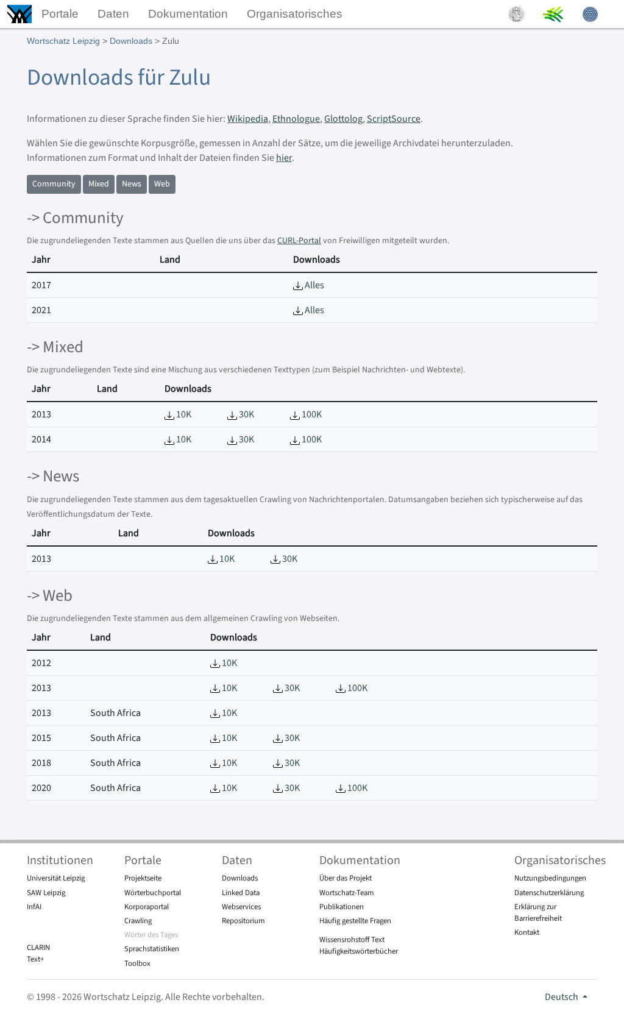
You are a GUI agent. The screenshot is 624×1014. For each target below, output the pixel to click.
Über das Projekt (345, 878)
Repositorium (243, 920)
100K (311, 414)
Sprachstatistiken (151, 948)
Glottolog (343, 119)
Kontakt (526, 932)
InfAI (34, 906)
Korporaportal (146, 906)
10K (182, 414)
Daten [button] (113, 13)
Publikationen (341, 906)
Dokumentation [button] (188, 13)
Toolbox (137, 963)
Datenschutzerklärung (549, 892)
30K (245, 414)
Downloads (131, 41)
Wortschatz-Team (346, 892)
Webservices (241, 906)
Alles (313, 285)
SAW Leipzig (46, 892)
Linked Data (241, 892)
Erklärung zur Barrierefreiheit (538, 912)
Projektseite (142, 878)
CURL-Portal (299, 241)
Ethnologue (296, 119)
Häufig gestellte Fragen (355, 920)
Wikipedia (247, 119)
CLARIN (38, 947)
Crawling (138, 920)
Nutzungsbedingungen (550, 878)
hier (284, 158)
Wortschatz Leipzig (63, 41)
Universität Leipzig (56, 878)
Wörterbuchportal (152, 892)
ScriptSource (393, 119)
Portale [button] (60, 13)
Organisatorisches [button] (294, 13)
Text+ (35, 959)
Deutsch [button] (562, 997)
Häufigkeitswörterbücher (358, 951)
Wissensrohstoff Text (352, 939)
